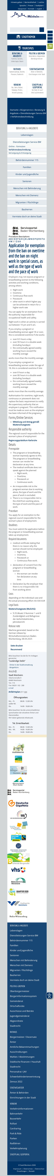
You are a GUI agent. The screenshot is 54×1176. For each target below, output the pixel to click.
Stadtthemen (28, 36)
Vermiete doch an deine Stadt (27, 216)
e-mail (11, 688)
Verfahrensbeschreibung (20, 149)
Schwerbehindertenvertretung (25, 1076)
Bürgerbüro (14, 667)
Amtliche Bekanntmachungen (24, 1046)
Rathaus (17, 71)
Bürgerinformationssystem (23, 996)
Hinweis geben (16, 2)
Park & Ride (15, 1133)
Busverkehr (15, 1118)
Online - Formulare (17, 146)
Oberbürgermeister (19, 991)
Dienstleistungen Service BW (33, 113)
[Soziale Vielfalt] (27, 825)
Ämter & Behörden (19, 1092)
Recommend (16, 649)
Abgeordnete (16, 1020)
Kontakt (31, 9)
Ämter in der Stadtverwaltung (21, 665)
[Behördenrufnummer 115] (27, 814)
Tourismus (28, 48)
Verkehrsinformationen (21, 1108)
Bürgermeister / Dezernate (23, 1037)
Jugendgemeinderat (19, 1016)
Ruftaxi (13, 1123)
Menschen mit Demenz (27, 195)
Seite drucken (17, 645)
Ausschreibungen (18, 1051)
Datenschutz (28, 1169)
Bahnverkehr (16, 1113)
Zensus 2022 (16, 1081)
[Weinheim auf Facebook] (50, 32)
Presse (30, 5)
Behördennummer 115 (27, 160)
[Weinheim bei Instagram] (50, 35)
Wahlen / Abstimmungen (22, 1056)
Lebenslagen (27, 135)
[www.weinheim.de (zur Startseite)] (27, 17)
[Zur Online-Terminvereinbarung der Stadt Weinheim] (50, 47)
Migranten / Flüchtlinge (27, 202)
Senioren (27, 181)
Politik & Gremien (37, 56)
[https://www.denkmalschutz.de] (27, 847)
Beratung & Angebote (17, 57)
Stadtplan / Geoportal (37, 88)
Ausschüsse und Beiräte (22, 1011)
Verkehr (17, 88)
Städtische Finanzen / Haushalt (25, 1061)
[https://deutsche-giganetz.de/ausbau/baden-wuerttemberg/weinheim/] (27, 803)
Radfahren (15, 1143)
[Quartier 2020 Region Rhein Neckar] (27, 892)
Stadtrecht (15, 1025)
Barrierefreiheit (30, 2)
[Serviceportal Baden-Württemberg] (28, 234)
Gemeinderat (16, 1001)
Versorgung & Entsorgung (20, 153)
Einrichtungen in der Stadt (23, 1097)
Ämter (13, 1041)
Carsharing (15, 1128)
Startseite (14, 110)
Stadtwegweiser (37, 71)
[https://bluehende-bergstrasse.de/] (27, 858)
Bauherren (27, 209)
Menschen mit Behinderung (27, 188)
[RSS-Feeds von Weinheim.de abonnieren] (50, 41)
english (39, 9)
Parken (13, 1138)
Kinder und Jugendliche (27, 174)
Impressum (17, 1169)
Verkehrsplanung (18, 1148)
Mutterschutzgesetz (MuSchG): (22, 608)
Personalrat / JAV (18, 1071)
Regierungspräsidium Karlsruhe (23, 440)
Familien (27, 167)
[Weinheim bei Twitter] (50, 38)
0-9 (19, 241)
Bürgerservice (28, 42)
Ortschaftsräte (17, 1006)
